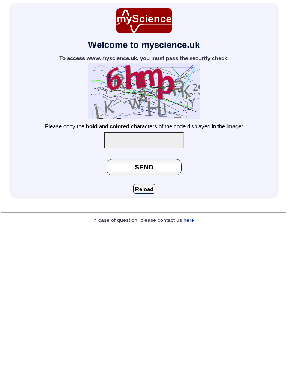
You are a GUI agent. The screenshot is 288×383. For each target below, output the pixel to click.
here (188, 220)
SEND (144, 167)
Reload (144, 189)
